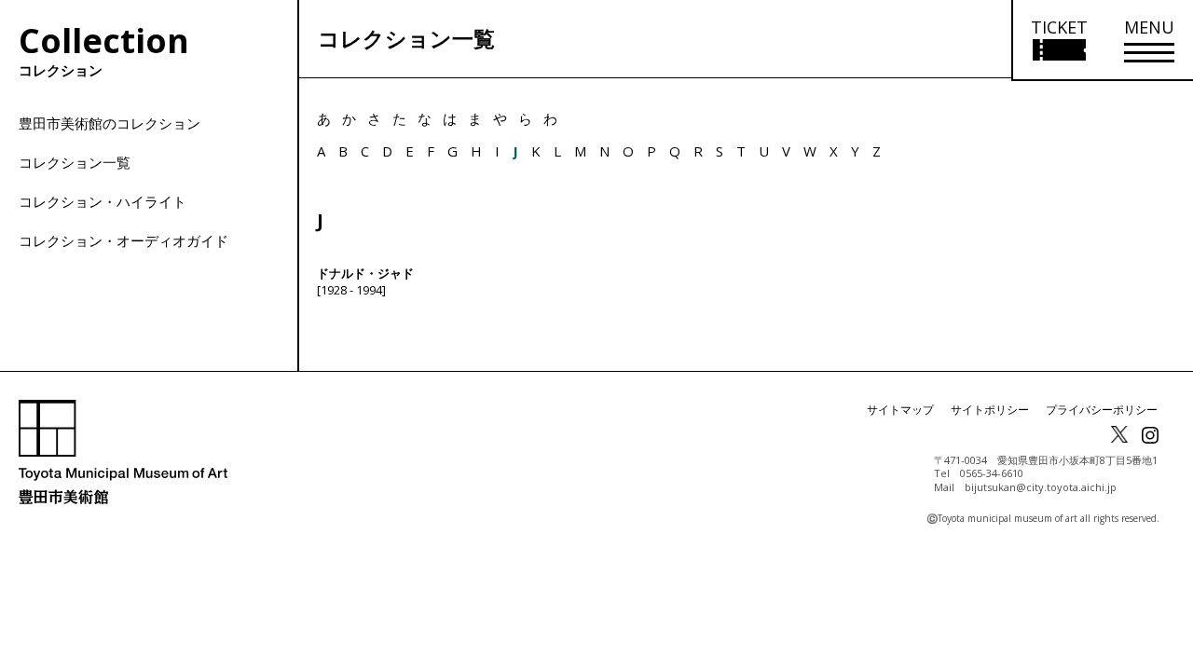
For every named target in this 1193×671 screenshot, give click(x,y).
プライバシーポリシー (1102, 410)
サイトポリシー (990, 410)
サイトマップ (900, 410)
